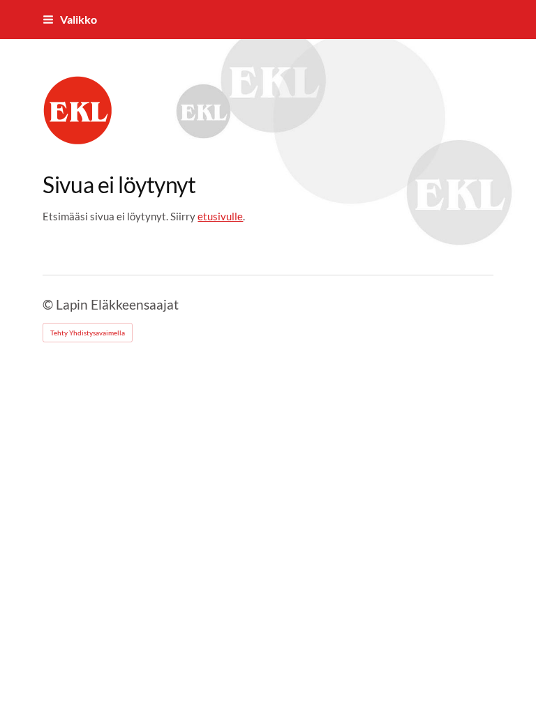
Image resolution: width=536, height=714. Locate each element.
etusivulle (220, 216)
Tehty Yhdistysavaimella (87, 332)
